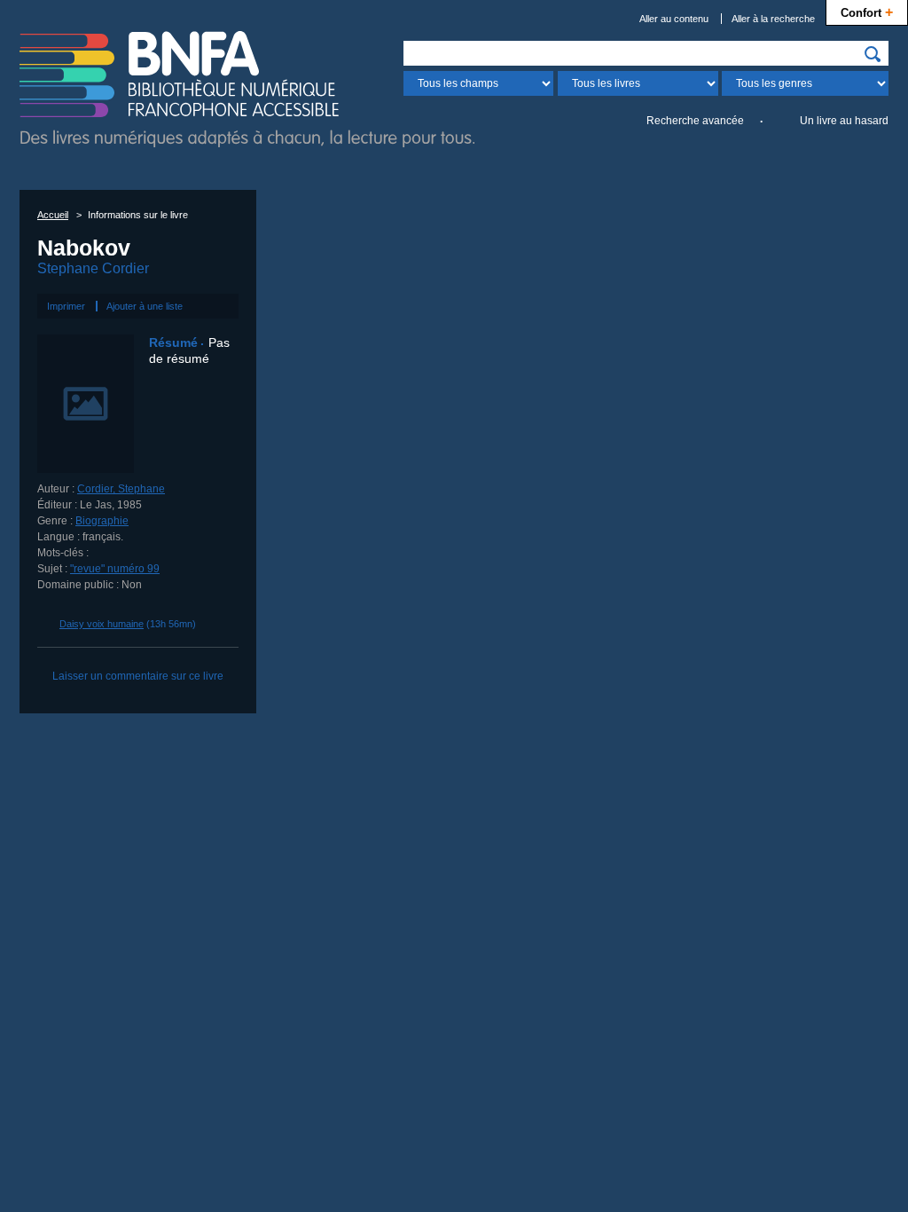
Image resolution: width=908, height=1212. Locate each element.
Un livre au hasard (844, 120)
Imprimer (66, 306)
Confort (867, 12)
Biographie (102, 521)
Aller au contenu (673, 18)
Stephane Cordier (93, 268)
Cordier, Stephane (121, 489)
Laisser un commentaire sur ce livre (137, 676)
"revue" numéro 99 (115, 569)
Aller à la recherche (773, 18)
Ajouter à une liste (144, 306)
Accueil (52, 214)
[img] (873, 54)
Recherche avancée (695, 120)
